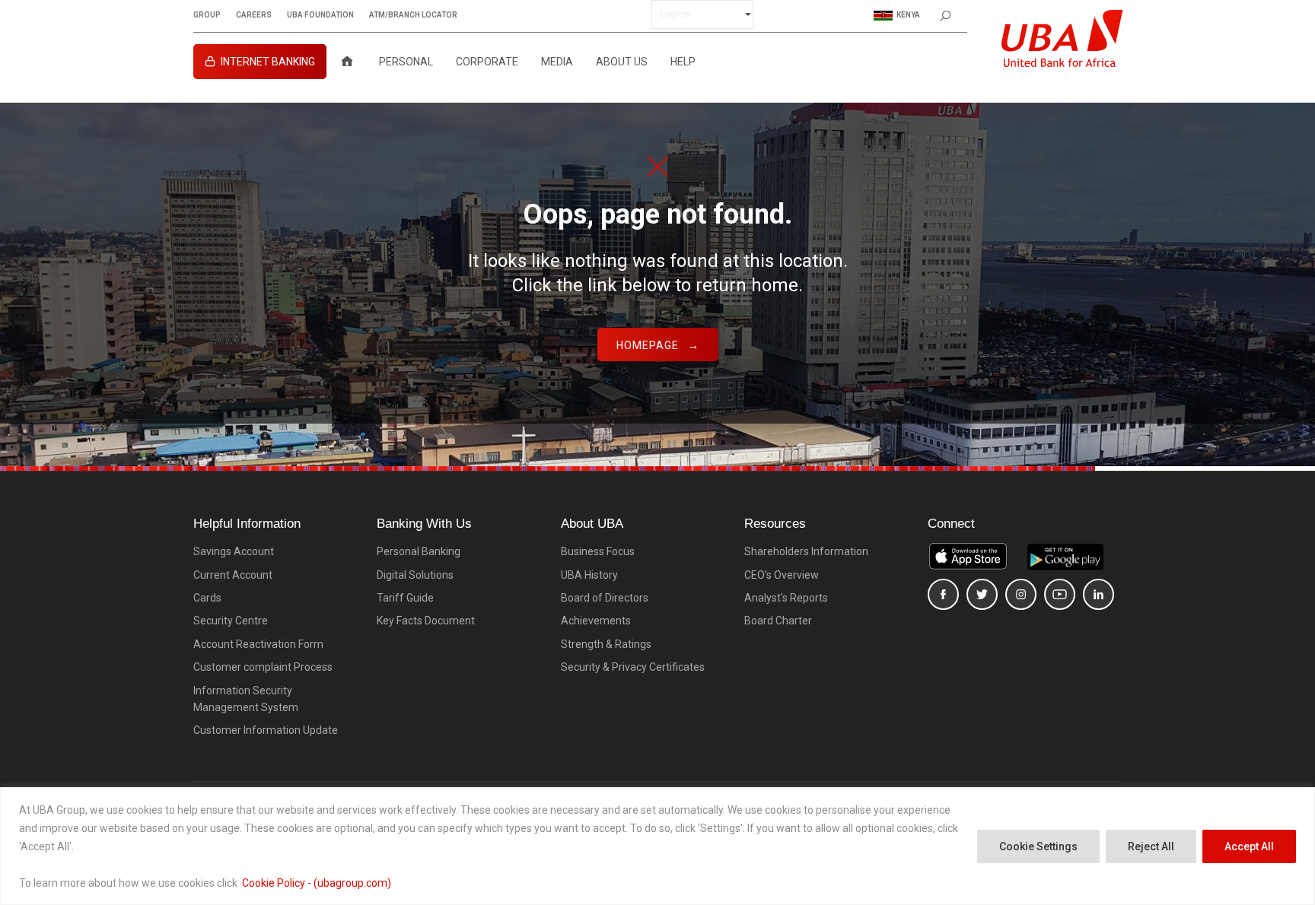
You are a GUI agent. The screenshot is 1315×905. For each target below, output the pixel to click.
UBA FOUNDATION (320, 15)
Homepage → (657, 345)
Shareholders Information (806, 551)
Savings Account (233, 551)
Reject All (1151, 846)
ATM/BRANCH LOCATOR (413, 15)
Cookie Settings (1038, 846)
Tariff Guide (405, 598)
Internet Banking (268, 62)
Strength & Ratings (606, 644)
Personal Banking (418, 551)
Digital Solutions (415, 575)
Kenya (908, 15)
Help (683, 62)
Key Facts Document (426, 620)
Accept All (1249, 846)
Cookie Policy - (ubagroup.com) (316, 883)
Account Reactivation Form (258, 644)
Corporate (487, 62)
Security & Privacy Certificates (633, 667)
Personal (406, 62)
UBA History (589, 575)
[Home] (347, 61)
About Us (622, 62)
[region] (657, 846)
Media (557, 62)
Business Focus (598, 551)
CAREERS (254, 15)
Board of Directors (604, 598)
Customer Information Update (265, 730)
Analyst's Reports (786, 598)
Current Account (232, 575)
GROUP (207, 15)
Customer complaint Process (263, 667)
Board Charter (778, 620)
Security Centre (230, 620)
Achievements (596, 620)
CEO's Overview (781, 575)
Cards (207, 598)
